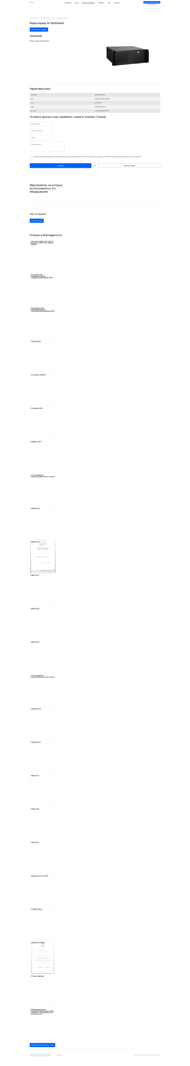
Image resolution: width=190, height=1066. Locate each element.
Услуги (76, 3)
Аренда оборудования (88, 3)
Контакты (117, 3)
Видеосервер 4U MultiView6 (62, 18)
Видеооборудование (45, 18)
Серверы (53, 18)
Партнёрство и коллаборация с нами (42, 1045)
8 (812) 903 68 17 (152, 4)
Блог (109, 3)
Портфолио (101, 3)
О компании (67, 3)
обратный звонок (151, 2)
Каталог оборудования (34, 18)
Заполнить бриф (129, 165)
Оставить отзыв (36, 221)
